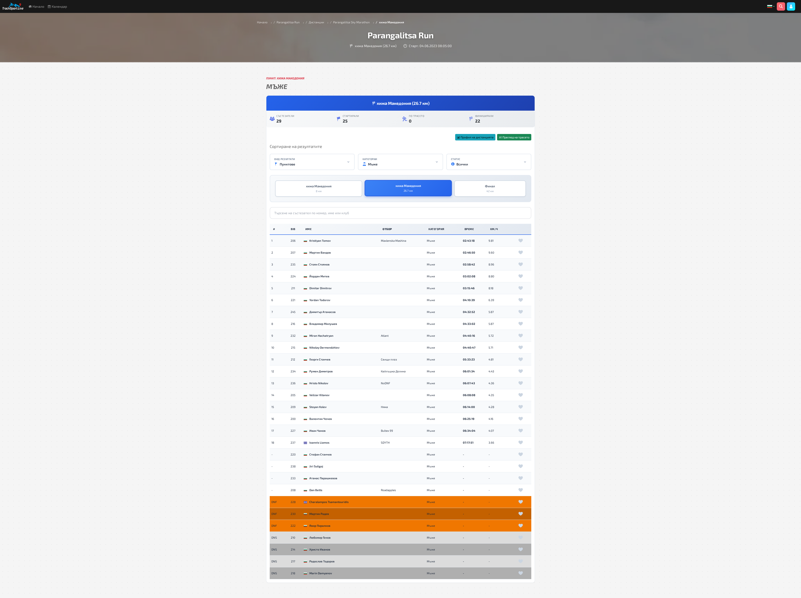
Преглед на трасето (515, 137)
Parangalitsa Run (288, 22)
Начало (38, 6)
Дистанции (316, 22)
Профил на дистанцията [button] (477, 137)
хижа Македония (318, 188)
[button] (771, 6)
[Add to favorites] (520, 240)
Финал (490, 188)
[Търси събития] (781, 6)
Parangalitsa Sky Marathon (351, 22)
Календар (59, 6)
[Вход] (791, 6)
